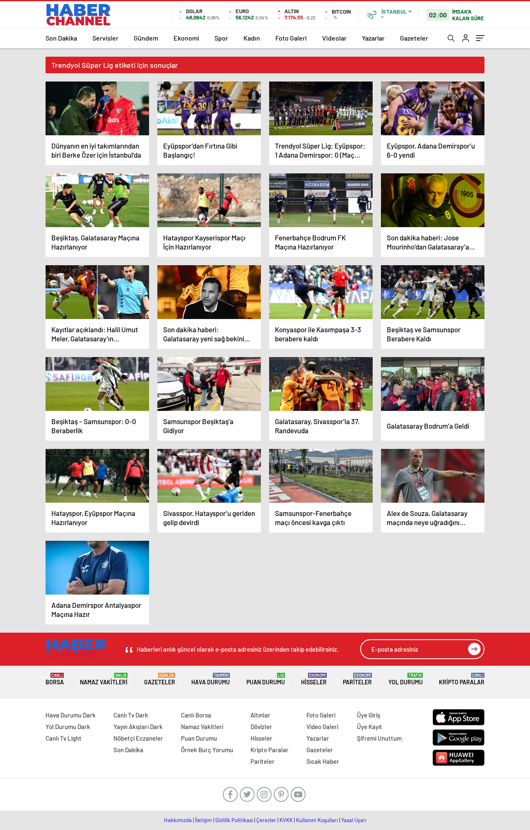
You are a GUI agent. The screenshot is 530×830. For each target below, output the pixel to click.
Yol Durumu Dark (68, 726)
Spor (221, 38)
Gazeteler (414, 38)
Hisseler (314, 679)
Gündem (146, 38)
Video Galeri (322, 726)
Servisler (105, 38)
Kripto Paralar (461, 679)
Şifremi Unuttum (379, 738)
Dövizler (261, 726)
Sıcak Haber (322, 761)
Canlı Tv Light (64, 738)
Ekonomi (186, 38)
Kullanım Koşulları (317, 820)
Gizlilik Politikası (234, 820)
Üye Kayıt (369, 726)
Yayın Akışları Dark (138, 726)
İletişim (203, 820)
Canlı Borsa (196, 715)
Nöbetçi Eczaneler (138, 738)
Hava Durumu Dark (71, 715)
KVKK (286, 820)
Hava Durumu (210, 679)
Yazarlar (373, 38)
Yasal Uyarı (353, 820)
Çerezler (266, 820)
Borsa (55, 679)
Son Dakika (61, 38)
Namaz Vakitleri (104, 679)
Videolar (334, 38)
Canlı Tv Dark (130, 715)
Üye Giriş (368, 715)
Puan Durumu (265, 679)
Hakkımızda (178, 820)
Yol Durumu (405, 679)
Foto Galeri (291, 38)
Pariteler (357, 679)
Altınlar (260, 715)
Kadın (251, 38)
